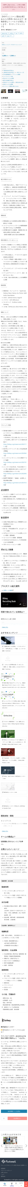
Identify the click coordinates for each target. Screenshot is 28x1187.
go (16, 33)
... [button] (12, 36)
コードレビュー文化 (8, 76)
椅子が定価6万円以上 (8, 80)
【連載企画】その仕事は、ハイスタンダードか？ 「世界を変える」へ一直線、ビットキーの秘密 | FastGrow (14, 649)
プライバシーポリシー (6, 1170)
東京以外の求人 (19, 82)
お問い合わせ (4, 1172)
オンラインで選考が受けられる (10, 86)
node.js (11, 33)
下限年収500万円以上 (8, 70)
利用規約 (3, 1168)
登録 (26, 1184)
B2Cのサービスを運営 (8, 78)
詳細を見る (5, 627)
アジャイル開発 (16, 74)
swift (3, 36)
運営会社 (3, 1176)
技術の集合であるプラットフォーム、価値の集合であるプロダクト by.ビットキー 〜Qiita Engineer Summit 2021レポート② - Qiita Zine (14, 685)
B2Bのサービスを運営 (8, 82)
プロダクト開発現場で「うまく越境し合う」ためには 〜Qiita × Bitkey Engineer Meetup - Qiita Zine (14, 724)
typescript (4, 33)
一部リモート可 (20, 72)
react (8, 36)
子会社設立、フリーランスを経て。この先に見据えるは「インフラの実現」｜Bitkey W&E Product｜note (14, 760)
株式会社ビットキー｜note (10, 792)
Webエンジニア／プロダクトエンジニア (12, 44)
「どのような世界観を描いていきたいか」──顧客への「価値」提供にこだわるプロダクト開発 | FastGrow (14, 667)
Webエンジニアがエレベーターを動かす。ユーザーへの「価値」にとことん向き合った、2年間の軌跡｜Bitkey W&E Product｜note (14, 742)
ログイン (21, 1184)
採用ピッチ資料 (7, 590)
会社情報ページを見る (14, 1111)
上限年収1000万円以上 (8, 72)
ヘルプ (2, 1174)
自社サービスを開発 (8, 84)
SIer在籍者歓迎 (7, 74)
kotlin (21, 33)
